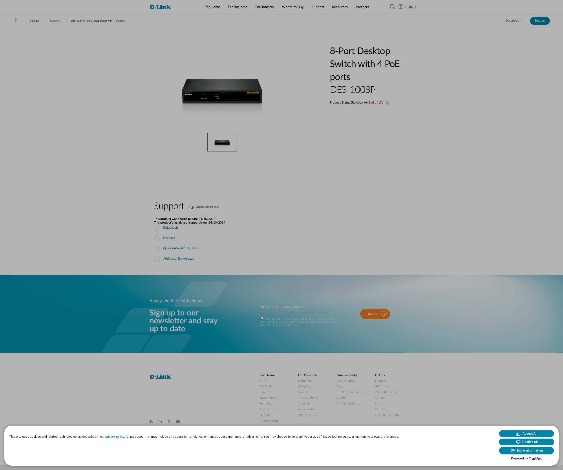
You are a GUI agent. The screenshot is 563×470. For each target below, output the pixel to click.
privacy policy (114, 436)
